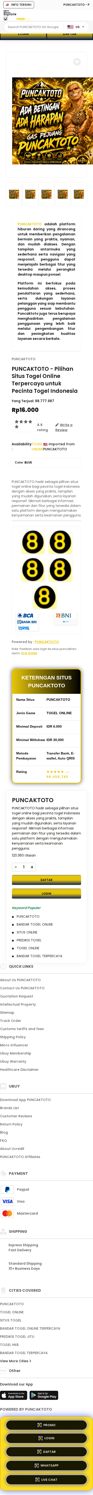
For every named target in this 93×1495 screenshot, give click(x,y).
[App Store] (14, 1397)
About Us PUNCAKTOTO (20, 980)
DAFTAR (70, 33)
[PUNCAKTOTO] (23, 18)
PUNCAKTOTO (30, 224)
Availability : (21, 447)
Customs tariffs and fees (22, 1028)
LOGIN (23, 33)
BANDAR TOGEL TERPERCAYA (24, 1352)
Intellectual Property (18, 1004)
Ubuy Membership (15, 1053)
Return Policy (11, 1124)
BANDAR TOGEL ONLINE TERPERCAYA (30, 1328)
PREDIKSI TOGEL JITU (17, 1336)
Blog (4, 1132)
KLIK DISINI (29, 653)
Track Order (10, 1020)
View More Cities (14, 1361)
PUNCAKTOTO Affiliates (20, 1156)
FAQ (3, 1140)
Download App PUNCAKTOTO (25, 1099)
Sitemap (7, 1012)
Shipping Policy (13, 1037)
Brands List (9, 1108)
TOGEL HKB (9, 1344)
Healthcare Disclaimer (19, 1069)
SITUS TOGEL (10, 1320)
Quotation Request (16, 996)
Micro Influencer (14, 1045)
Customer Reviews (16, 1116)
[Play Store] (44, 1397)
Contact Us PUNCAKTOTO (22, 988)
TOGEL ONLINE (12, 1312)
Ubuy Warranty (13, 1061)
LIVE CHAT (49, 1479)
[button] (77, 62)
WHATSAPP (49, 1466)
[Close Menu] (5, 20)
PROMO (49, 1426)
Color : (23, 462)
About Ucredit (12, 1148)
